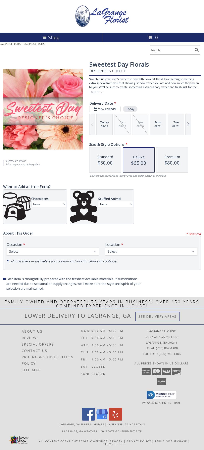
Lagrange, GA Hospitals (126, 424)
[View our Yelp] (115, 419)
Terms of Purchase (171, 441)
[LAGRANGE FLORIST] (102, 27)
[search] (196, 50)
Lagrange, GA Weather (79, 431)
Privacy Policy (139, 441)
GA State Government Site (121, 431)
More (95, 92)
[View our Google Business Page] (102, 419)
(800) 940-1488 (170, 354)
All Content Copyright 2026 (62, 441)
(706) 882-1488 (167, 348)
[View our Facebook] (88, 419)
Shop (53, 37)
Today (130, 109)
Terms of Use (114, 444)
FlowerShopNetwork (105, 441)
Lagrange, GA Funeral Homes (81, 424)
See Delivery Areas (157, 316)
